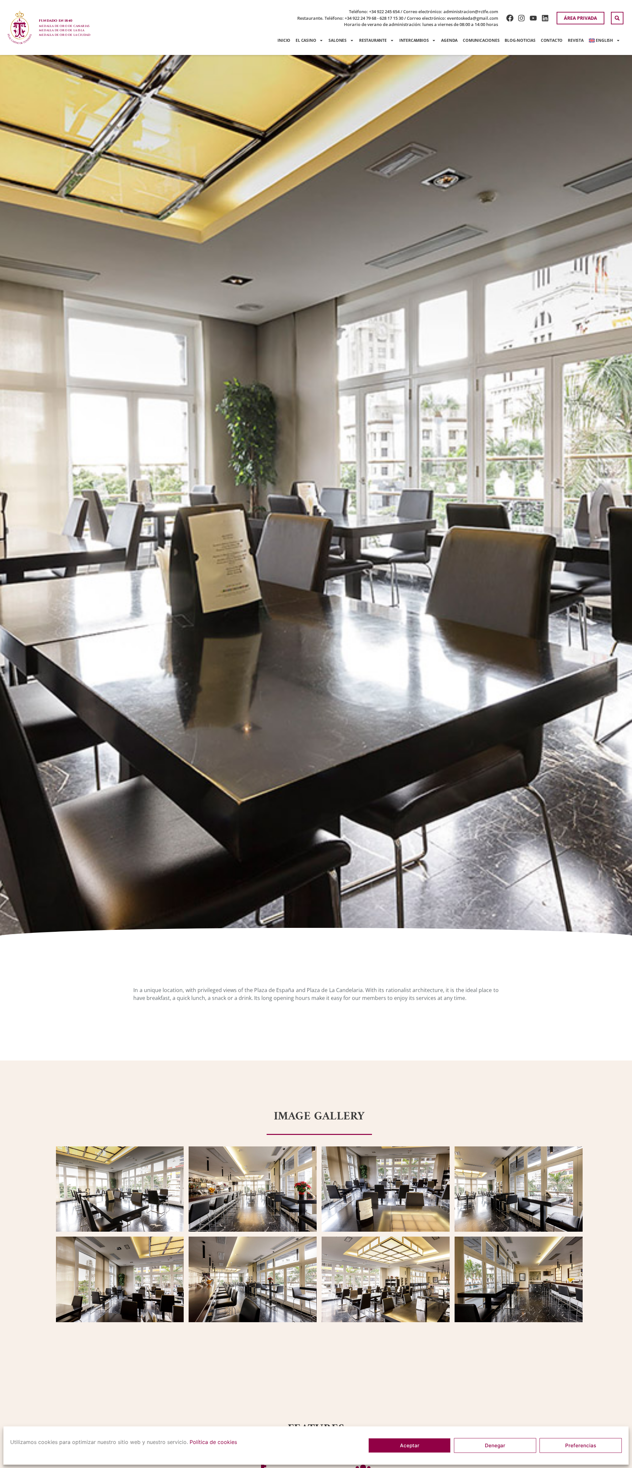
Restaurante (373, 40)
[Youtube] (533, 18)
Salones (338, 40)
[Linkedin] (545, 18)
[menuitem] (604, 40)
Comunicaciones (481, 40)
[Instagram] (521, 18)
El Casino (306, 40)
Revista (576, 40)
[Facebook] (510, 18)
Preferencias (580, 1445)
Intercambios (414, 40)
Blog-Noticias (520, 40)
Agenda (449, 40)
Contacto (552, 40)
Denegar (495, 1445)
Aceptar (409, 1445)
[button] (617, 18)
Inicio (283, 40)
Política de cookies (213, 1442)
